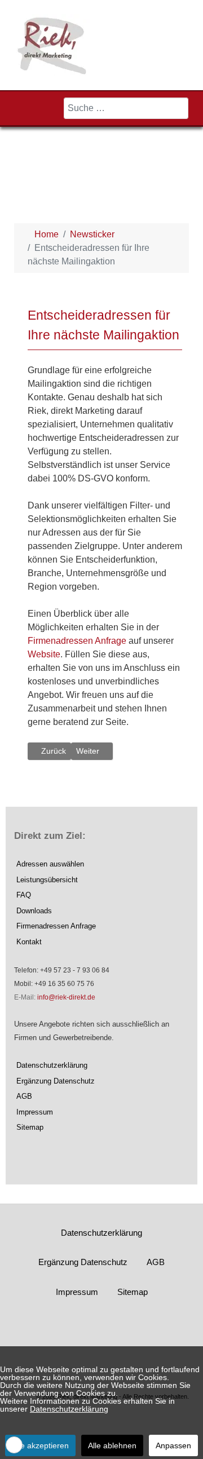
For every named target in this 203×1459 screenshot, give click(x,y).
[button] (14, 1444)
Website (44, 654)
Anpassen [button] (173, 1445)
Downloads (34, 911)
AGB (24, 1096)
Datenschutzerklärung (51, 1065)
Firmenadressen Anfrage (77, 641)
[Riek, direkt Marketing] (52, 44)
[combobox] (126, 108)
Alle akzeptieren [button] (40, 1445)
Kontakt (29, 942)
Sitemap (29, 1127)
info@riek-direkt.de (66, 997)
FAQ (23, 895)
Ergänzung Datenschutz (55, 1081)
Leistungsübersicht (47, 880)
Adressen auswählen (50, 864)
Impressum (34, 1112)
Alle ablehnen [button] (112, 1445)
